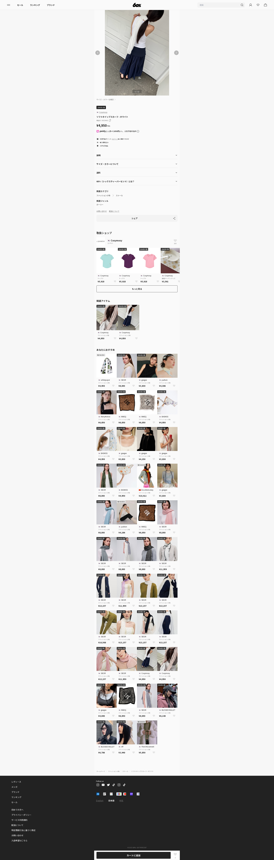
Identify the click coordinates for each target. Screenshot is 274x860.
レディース (16, 781)
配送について (114, 211)
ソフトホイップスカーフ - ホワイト (142, 771)
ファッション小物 (103, 195)
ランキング (35, 5)
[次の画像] (176, 52)
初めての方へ (17, 809)
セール (20, 5)
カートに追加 (133, 855)
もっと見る (137, 288)
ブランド (51, 5)
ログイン (115, 139)
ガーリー (99, 204)
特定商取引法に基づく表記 (23, 830)
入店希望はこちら (19, 840)
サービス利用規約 (19, 820)
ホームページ (100, 771)
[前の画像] (97, 52)
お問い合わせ (101, 211)
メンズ (14, 786)
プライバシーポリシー (21, 814)
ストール (119, 195)
